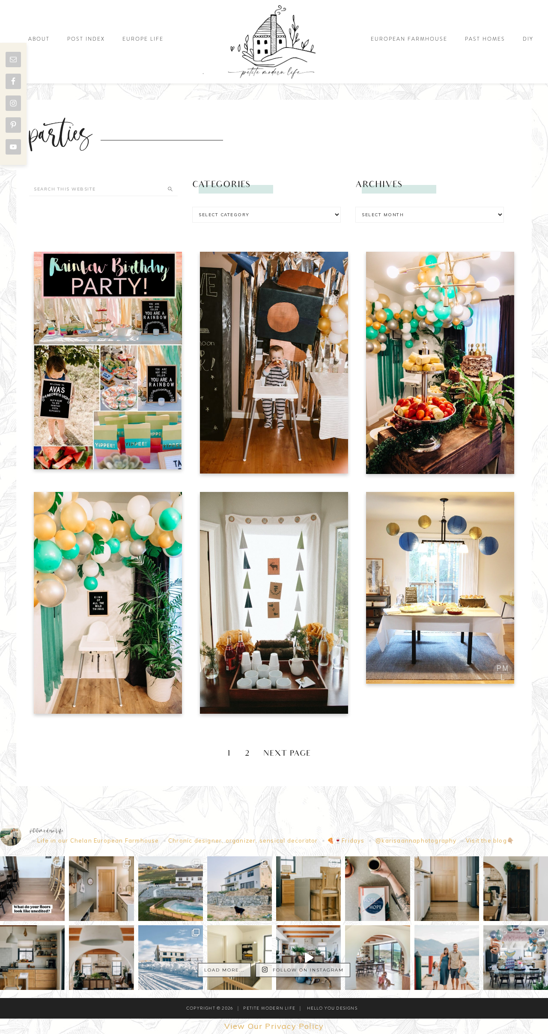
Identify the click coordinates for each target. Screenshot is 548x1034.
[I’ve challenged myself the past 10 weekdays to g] (377, 888)
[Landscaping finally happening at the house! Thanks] (239, 888)
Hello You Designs (332, 1008)
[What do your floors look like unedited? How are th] (32, 888)
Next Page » (292, 754)
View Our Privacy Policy (274, 1026)
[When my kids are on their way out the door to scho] (515, 888)
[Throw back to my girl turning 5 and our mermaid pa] (515, 957)
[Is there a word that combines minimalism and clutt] (32, 957)
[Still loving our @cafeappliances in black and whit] (446, 888)
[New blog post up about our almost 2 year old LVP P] (308, 888)
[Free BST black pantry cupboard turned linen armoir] (239, 957)
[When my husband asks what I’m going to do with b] (308, 957)
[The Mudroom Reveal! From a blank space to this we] (101, 888)
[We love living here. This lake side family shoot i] (446, 957)
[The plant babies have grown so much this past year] (101, 957)
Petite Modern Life (274, 41)
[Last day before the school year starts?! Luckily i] (377, 957)
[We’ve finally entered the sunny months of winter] (170, 957)
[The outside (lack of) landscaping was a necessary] (170, 888)
